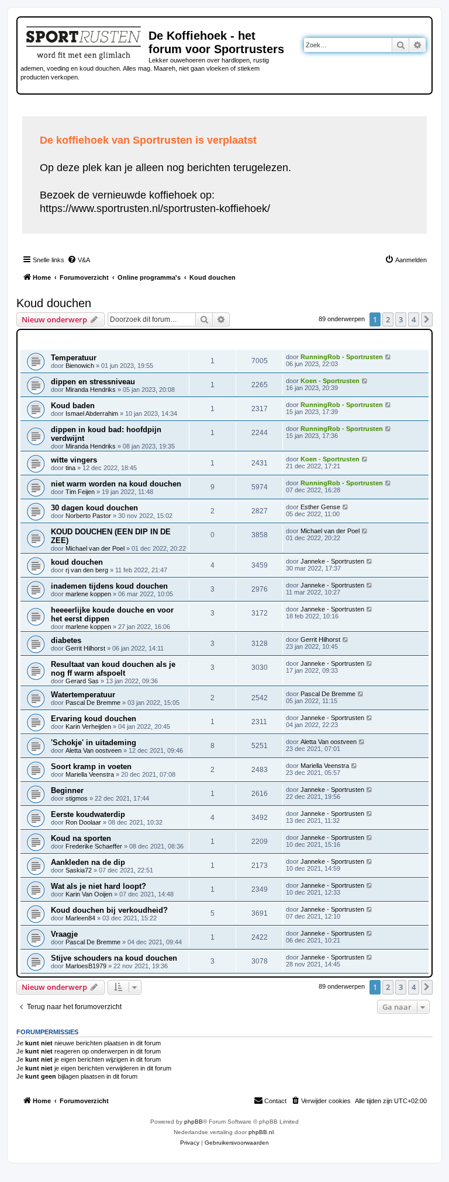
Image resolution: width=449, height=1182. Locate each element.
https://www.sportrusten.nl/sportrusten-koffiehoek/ (155, 208)
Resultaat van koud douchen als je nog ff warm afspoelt (113, 668)
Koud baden (73, 405)
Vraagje (64, 934)
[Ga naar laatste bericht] (388, 356)
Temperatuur (73, 357)
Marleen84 (80, 918)
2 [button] (388, 319)
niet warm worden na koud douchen (116, 483)
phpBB (193, 1121)
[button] (427, 319)
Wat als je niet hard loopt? (98, 886)
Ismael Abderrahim (91, 413)
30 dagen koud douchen (94, 507)
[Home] (84, 40)
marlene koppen (88, 593)
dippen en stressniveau (93, 381)
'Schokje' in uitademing (93, 742)
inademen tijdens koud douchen (109, 586)
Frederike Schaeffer (93, 846)
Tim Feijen (80, 491)
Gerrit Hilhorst (85, 648)
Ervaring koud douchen (93, 718)
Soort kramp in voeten (91, 766)
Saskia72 (78, 870)
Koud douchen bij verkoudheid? (109, 910)
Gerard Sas (82, 680)
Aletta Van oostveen (93, 750)
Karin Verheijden (88, 726)
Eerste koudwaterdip (88, 814)
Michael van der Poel (95, 548)
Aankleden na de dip (88, 862)
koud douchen (77, 562)
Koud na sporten (81, 838)
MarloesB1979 (85, 965)
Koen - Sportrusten (330, 380)
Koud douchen (53, 303)
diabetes (66, 640)
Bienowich (79, 365)
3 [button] (401, 319)
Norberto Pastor (88, 515)
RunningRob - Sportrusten (342, 356)
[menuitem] (78, 260)
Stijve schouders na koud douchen (114, 958)
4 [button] (414, 319)
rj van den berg (86, 569)
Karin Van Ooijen (88, 894)
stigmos (76, 798)
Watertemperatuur (83, 694)
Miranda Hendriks (90, 389)
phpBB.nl (261, 1132)
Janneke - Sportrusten (332, 561)
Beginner (67, 790)
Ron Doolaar (83, 822)
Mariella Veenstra (89, 774)
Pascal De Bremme (92, 702)
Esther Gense (320, 506)
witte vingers (74, 460)
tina (70, 467)
